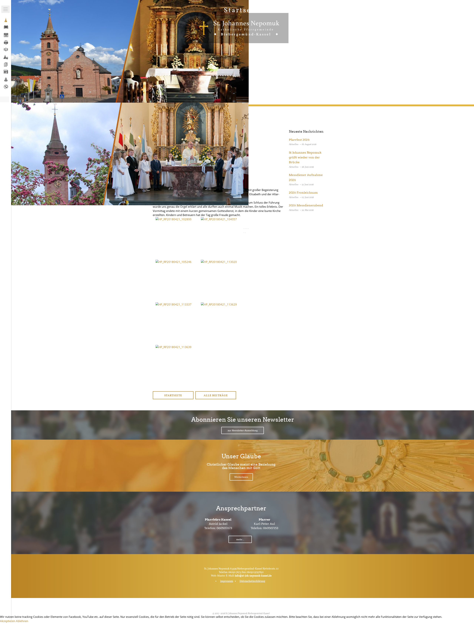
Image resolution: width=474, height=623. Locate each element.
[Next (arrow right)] (245, 232)
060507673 (224, 528)
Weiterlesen (241, 477)
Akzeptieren (7, 621)
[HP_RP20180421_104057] (219, 219)
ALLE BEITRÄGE (216, 396)
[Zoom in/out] (248, 228)
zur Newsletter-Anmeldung (243, 430)
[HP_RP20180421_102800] (173, 219)
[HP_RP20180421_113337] (173, 304)
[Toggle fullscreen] (246, 228)
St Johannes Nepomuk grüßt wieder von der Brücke (305, 157)
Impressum (226, 581)
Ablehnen (22, 621)
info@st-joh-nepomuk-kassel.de (253, 576)
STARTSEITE (173, 396)
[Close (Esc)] (243, 228)
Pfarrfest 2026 (299, 140)
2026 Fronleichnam (303, 192)
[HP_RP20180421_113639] (173, 347)
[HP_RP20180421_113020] (219, 262)
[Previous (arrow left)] (243, 232)
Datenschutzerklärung (252, 581)
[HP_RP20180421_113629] (219, 304)
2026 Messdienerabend (306, 205)
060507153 (270, 528)
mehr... (240, 539)
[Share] (245, 228)
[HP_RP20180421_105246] (173, 262)
